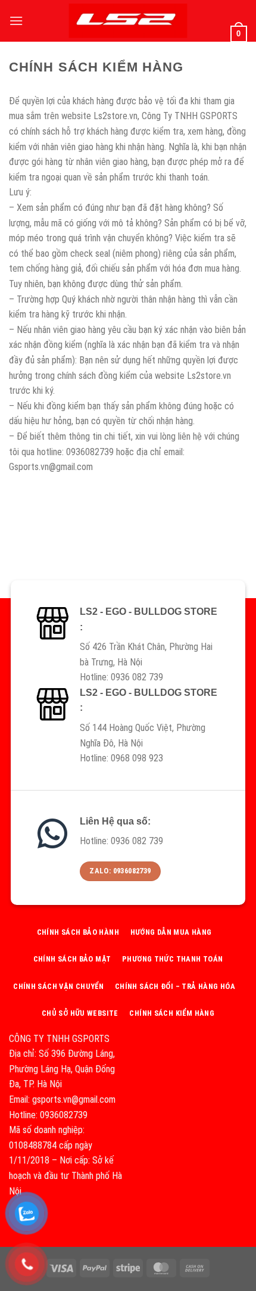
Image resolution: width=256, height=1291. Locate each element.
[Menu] (16, 20)
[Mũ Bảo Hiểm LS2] (128, 21)
